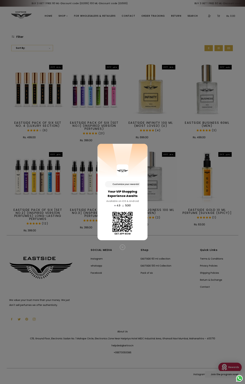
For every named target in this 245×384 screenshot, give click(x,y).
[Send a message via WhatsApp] (239, 378)
